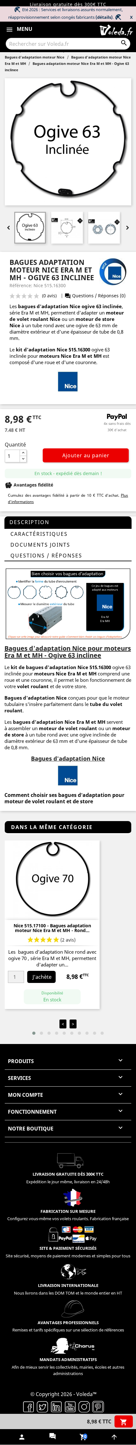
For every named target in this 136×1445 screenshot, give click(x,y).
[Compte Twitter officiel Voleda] (42, 1406)
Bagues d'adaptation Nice (35, 698)
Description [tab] (29, 522)
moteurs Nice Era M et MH (70, 356)
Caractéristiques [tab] (39, 533)
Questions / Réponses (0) (95, 296)
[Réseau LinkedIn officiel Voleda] (56, 1406)
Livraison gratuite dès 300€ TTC (68, 4)
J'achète (42, 976)
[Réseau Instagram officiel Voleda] (84, 1406)
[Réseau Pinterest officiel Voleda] (98, 1406)
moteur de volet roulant (68, 728)
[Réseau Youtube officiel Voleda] (70, 1406)
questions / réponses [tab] (46, 555)
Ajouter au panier (85, 455)
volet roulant (33, 686)
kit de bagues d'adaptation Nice (49, 667)
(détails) (104, 17)
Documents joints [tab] (40, 544)
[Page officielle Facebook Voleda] (28, 1406)
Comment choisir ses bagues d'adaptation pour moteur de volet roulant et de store (64, 798)
